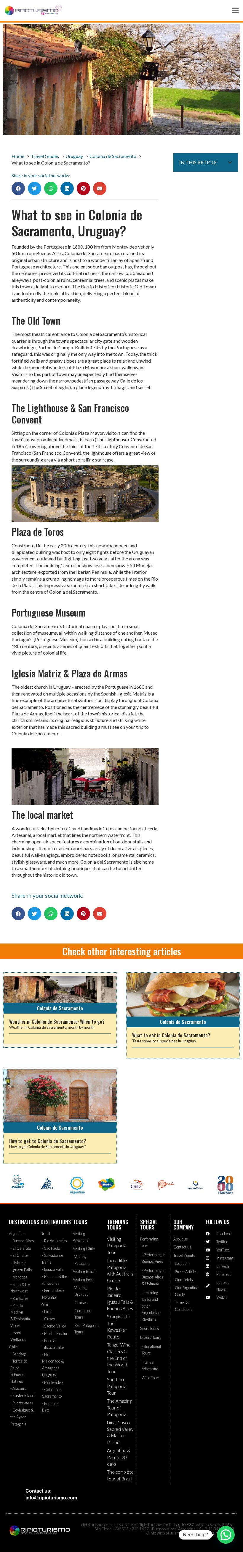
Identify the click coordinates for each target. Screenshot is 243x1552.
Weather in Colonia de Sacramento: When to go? (57, 1021)
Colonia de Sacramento (60, 1008)
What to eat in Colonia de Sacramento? (171, 1035)
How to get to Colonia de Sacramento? (47, 1141)
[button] (18, 188)
